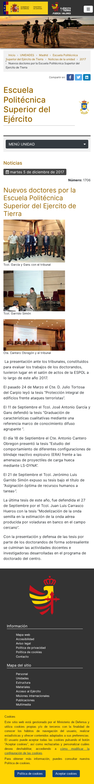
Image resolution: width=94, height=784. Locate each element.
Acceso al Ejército (28, 691)
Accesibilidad (25, 639)
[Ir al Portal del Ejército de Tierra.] (47, 31)
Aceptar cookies (66, 773)
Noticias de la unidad (61, 59)
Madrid (43, 55)
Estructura (23, 682)
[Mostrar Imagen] (34, 241)
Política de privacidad (31, 647)
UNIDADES (27, 55)
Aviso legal (23, 643)
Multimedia (23, 704)
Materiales (23, 687)
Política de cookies (30, 773)
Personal (22, 674)
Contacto (22, 656)
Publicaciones (25, 700)
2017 (83, 59)
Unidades (22, 678)
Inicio (11, 55)
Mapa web (23, 634)
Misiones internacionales (33, 696)
